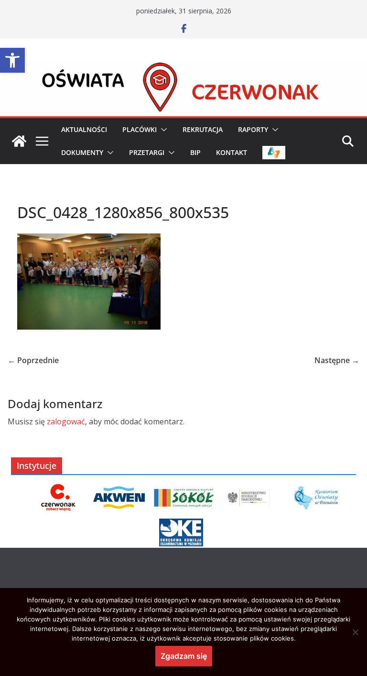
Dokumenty (82, 152)
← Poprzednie (33, 360)
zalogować (66, 421)
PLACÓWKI (139, 129)
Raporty (253, 129)
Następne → (336, 360)
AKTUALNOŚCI (84, 129)
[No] (355, 632)
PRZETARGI (146, 152)
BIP (195, 152)
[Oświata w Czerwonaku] (183, 68)
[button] (12, 60)
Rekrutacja (203, 129)
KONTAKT (231, 152)
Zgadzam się (184, 656)
